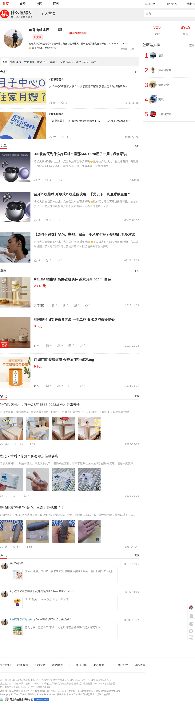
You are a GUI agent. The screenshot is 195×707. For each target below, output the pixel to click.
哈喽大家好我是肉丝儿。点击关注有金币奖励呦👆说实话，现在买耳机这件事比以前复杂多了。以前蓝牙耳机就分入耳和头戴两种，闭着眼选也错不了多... (86, 204)
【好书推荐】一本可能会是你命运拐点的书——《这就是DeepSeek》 (90, 120)
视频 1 (54, 61)
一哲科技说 (165, 114)
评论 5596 (82, 61)
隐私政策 (140, 664)
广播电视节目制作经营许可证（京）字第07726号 (25, 687)
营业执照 (110, 683)
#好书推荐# (56, 113)
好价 (22, 3)
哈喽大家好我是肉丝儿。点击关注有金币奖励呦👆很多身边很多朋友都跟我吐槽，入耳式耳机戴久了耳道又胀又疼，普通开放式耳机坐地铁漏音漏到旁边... (86, 244)
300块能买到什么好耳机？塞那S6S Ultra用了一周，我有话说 (80, 154)
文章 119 (29, 61)
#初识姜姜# (56, 79)
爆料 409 (15, 61)
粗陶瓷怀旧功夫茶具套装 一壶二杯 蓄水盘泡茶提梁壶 (74, 319)
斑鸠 (161, 99)
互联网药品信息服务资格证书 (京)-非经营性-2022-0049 (76, 683)
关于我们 (5, 664)
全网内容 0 (66, 61)
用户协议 (122, 664)
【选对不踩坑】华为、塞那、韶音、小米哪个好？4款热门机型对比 (84, 234)
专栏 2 (94, 61)
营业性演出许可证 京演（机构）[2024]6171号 (23, 683)
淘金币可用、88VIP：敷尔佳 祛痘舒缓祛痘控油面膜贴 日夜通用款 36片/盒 (69, 571)
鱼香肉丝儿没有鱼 (42, 30)
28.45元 (40, 286)
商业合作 (171, 3)
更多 (136, 71)
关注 (38, 37)
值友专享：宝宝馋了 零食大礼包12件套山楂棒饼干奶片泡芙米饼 (62, 627)
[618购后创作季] (78, 33)
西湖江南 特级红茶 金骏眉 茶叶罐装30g (64, 360)
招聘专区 (40, 664)
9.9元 (38, 366)
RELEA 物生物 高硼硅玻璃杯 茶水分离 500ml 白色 (72, 279)
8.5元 (38, 326)
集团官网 (150, 3)
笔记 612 (42, 61)
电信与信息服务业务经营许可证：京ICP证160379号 (58, 680)
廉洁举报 (98, 664)
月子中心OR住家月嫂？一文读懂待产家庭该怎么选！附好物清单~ (88, 86)
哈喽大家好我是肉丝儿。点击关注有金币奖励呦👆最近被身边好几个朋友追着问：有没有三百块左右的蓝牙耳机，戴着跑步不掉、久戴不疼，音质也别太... (86, 163)
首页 (6, 3)
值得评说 (163, 84)
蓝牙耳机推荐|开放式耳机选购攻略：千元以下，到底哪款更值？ (82, 194)
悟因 (161, 55)
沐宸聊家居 (165, 70)
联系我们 (22, 664)
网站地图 (57, 664)
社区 (39, 3)
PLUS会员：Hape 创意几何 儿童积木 (47, 599)
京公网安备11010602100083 (15, 680)
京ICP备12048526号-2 (99, 680)
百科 (56, 3)
